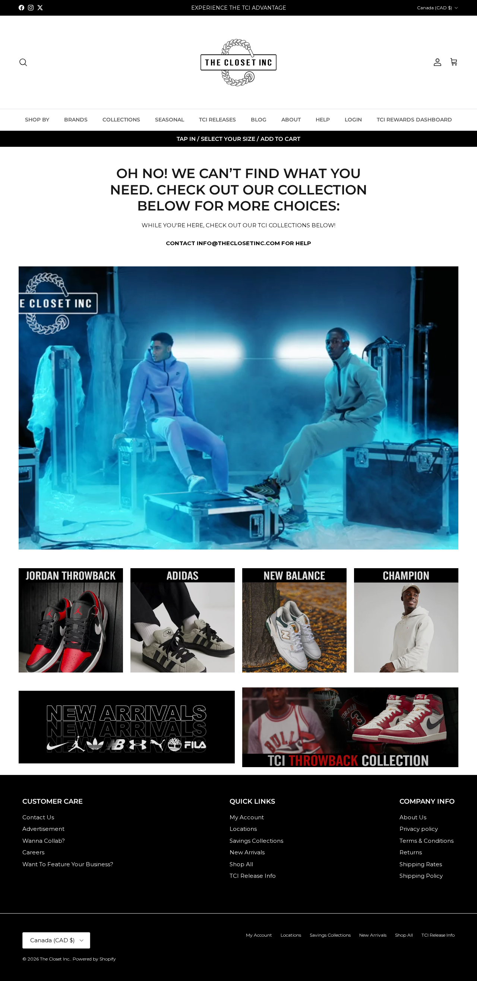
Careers (33, 852)
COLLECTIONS (121, 119)
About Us (412, 817)
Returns (410, 852)
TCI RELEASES (217, 119)
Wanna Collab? (43, 840)
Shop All (241, 864)
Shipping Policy (421, 875)
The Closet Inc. (55, 959)
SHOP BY (37, 119)
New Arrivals (247, 852)
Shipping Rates (420, 864)
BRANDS (76, 119)
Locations (243, 828)
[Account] (436, 62)
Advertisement (43, 828)
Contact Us (38, 817)
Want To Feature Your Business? (67, 864)
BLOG (258, 119)
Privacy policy (418, 828)
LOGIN (353, 119)
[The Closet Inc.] (238, 62)
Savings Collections (256, 840)
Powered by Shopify (94, 959)
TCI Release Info (253, 875)
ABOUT (291, 119)
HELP (323, 119)
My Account (247, 817)
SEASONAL (169, 119)
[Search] (23, 62)
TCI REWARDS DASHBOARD (414, 119)
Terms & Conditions (426, 840)
